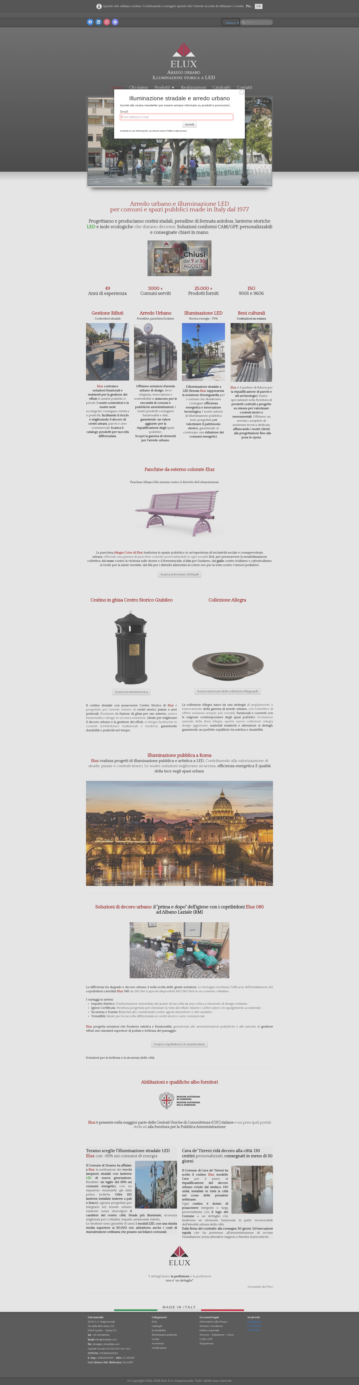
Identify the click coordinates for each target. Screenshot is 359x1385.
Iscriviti (189, 124)
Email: (124, 111)
